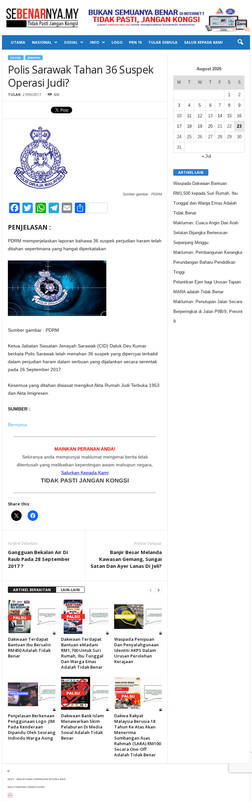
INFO (94, 42)
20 (210, 126)
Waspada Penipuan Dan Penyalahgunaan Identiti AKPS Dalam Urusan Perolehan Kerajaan (136, 650)
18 (189, 126)
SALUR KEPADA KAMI (203, 42)
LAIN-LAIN (70, 589)
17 (179, 126)
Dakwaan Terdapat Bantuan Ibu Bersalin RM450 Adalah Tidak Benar (29, 647)
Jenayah (34, 58)
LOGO (117, 42)
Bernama (17, 424)
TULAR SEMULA (163, 42)
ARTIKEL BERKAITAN (32, 589)
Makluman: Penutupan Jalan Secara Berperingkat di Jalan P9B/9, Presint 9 (207, 311)
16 (239, 115)
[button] (240, 42)
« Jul (206, 156)
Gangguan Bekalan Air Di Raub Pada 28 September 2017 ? (39, 559)
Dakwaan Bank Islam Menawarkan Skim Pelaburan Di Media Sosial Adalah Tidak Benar (82, 727)
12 (200, 115)
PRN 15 (135, 42)
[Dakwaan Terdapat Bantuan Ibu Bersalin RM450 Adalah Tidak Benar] (31, 616)
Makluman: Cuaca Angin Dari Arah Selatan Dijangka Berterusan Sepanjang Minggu (205, 232)
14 (220, 115)
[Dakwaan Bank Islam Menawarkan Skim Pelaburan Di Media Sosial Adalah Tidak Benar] (85, 693)
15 (229, 115)
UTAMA (18, 42)
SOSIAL (70, 42)
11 (189, 115)
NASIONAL (42, 42)
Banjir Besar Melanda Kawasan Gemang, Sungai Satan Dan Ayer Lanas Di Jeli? (126, 559)
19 (200, 126)
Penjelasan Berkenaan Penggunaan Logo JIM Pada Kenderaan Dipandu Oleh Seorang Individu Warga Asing (31, 727)
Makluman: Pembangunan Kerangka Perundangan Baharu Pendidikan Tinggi (207, 262)
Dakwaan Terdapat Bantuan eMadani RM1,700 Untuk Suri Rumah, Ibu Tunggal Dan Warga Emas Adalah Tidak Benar (82, 653)
